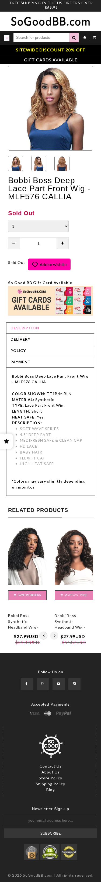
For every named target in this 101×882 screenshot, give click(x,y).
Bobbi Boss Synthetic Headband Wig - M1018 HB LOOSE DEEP (72, 627)
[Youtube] (58, 684)
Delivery (20, 339)
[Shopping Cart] (93, 37)
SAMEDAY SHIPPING (29, 595)
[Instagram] (74, 684)
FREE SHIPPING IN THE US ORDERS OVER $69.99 (51, 5)
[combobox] (41, 37)
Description (25, 328)
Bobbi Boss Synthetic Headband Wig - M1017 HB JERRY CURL (24, 627)
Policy (18, 350)
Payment (21, 362)
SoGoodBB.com (38, 875)
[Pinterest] (42, 684)
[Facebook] (26, 684)
